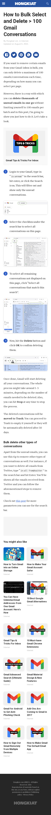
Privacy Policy (28, 795)
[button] (6, 55)
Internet (24, 41)
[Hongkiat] (25, 3)
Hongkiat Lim (12, 41)
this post (21, 500)
